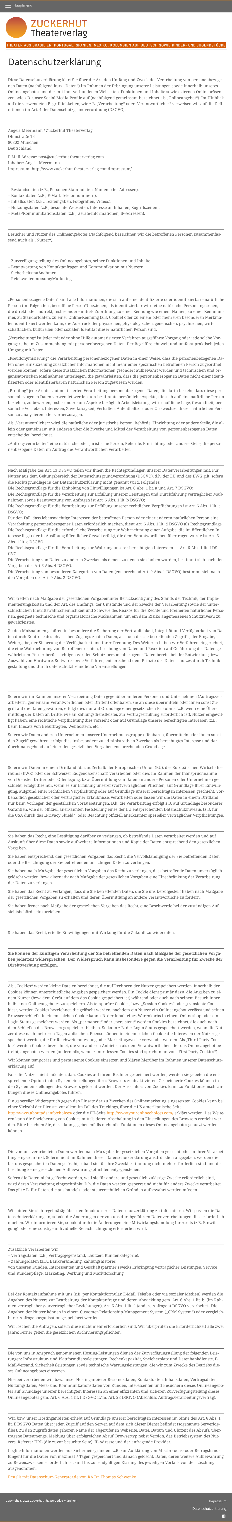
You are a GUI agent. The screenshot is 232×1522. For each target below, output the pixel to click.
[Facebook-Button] (223, 1515)
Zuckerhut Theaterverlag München (53, 1500)
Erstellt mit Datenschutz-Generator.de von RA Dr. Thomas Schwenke (72, 1476)
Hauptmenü (23, 5)
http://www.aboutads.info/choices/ (40, 1113)
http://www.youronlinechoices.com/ (140, 1113)
